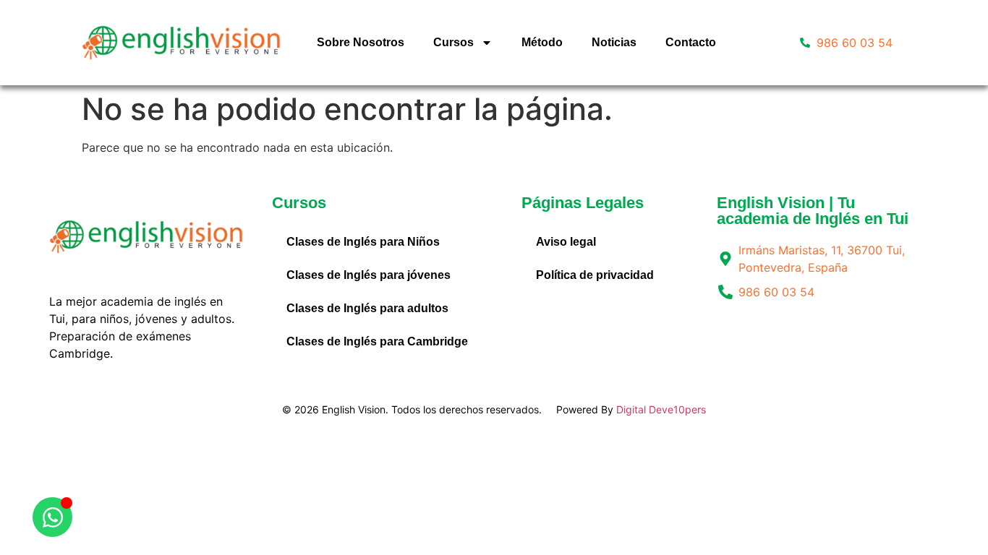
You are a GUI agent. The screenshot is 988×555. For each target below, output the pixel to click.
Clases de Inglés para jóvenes (368, 275)
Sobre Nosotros (360, 42)
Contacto (690, 42)
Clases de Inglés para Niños (363, 242)
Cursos (453, 42)
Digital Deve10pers (661, 409)
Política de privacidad (595, 275)
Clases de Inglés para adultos (367, 308)
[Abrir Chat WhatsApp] (52, 517)
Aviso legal (566, 242)
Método (542, 42)
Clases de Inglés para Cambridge (377, 341)
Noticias (614, 42)
